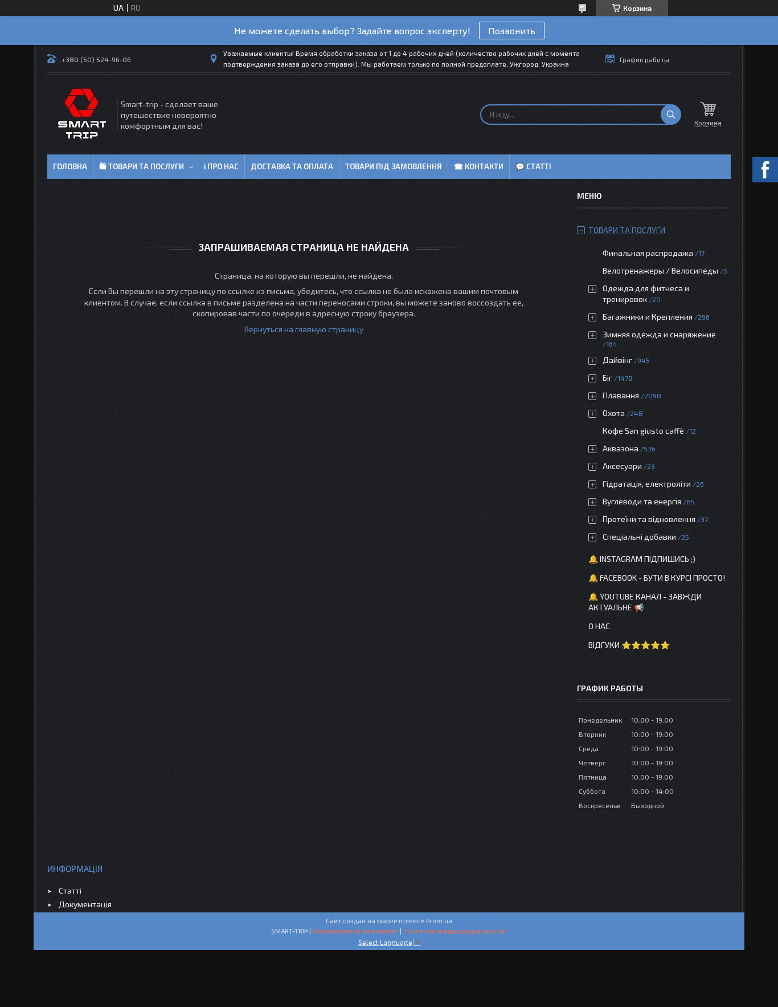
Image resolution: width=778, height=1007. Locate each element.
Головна (70, 166)
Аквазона (620, 448)
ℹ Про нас (221, 166)
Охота (614, 413)
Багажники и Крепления (648, 316)
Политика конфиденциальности (455, 931)
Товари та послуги (626, 230)
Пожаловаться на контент (355, 931)
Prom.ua (439, 920)
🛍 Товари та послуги (141, 166)
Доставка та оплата (292, 166)
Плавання (621, 395)
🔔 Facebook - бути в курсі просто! (656, 577)
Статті (70, 890)
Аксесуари (622, 466)
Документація (85, 904)
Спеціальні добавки (639, 536)
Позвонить (511, 30)
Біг (607, 377)
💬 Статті (533, 166)
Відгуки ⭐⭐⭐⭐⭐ (629, 645)
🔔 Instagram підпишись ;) (641, 559)
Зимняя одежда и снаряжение (659, 334)
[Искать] (671, 114)
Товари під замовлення (393, 166)
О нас (599, 626)
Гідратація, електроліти (647, 483)
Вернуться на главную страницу (303, 329)
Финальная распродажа (648, 253)
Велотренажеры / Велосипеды (660, 270)
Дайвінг (617, 360)
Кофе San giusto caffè (643, 430)
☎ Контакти (478, 166)
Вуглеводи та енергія (642, 501)
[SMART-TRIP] (81, 114)
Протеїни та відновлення (649, 519)
